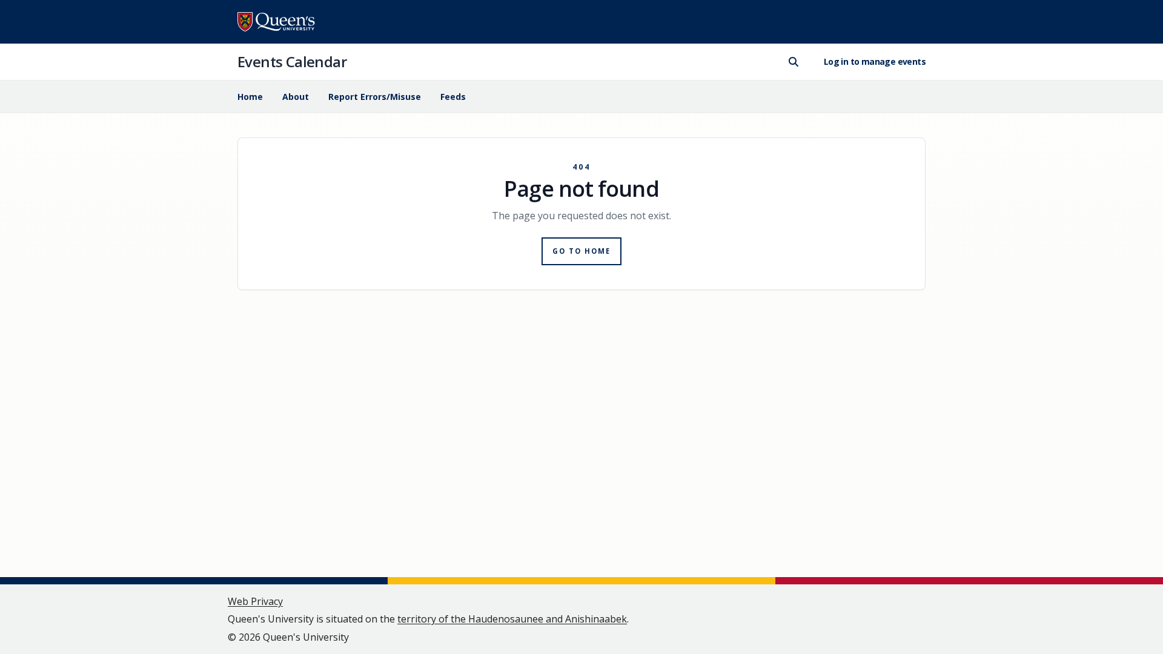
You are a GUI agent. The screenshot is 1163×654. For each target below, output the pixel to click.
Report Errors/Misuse (374, 96)
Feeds (453, 96)
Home (250, 96)
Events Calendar (291, 61)
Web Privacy (255, 601)
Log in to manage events (875, 61)
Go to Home (581, 251)
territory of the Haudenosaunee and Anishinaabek (512, 619)
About (295, 96)
